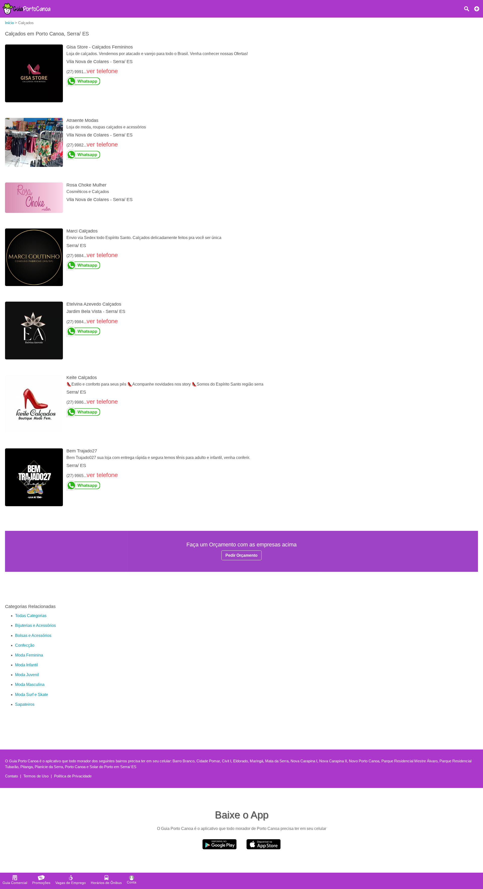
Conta (131, 882)
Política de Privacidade (73, 776)
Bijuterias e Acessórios (35, 625)
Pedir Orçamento (241, 555)
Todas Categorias (31, 616)
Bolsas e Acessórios (33, 635)
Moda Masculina (30, 684)
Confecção (24, 645)
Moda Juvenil (27, 675)
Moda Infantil (26, 665)
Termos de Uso (36, 776)
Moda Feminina (29, 655)
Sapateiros (24, 704)
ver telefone (102, 71)
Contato (11, 776)
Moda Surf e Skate (31, 694)
